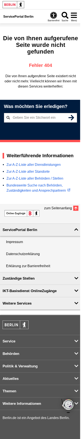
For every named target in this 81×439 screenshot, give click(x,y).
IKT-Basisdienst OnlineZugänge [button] (30, 291)
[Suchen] (71, 117)
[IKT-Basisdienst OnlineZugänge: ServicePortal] (22, 213)
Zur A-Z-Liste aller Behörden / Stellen (34, 178)
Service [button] (9, 341)
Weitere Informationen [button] (22, 404)
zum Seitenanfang (58, 208)
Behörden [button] (11, 354)
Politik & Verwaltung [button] (20, 366)
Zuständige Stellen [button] (19, 278)
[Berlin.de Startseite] (13, 4)
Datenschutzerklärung (23, 254)
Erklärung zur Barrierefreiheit (28, 266)
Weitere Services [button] (17, 303)
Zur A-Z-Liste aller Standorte (28, 171)
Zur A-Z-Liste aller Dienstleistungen (33, 164)
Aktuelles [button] (11, 379)
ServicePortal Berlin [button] (20, 230)
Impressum (14, 242)
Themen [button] (9, 391)
